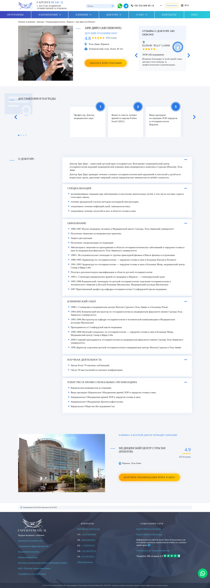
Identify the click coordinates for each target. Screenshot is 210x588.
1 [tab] (18, 135)
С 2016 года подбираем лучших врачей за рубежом (51, 7)
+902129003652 (88, 540)
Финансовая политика (28, 557)
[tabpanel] (87, 122)
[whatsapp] (202, 573)
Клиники (82, 14)
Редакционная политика (28, 552)
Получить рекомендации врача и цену (149, 477)
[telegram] (126, 6)
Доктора (112, 14)
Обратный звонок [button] (85, 562)
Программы (15, 14)
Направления (48, 14)
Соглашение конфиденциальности (33, 546)
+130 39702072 (88, 556)
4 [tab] (26, 135)
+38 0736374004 (88, 534)
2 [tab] (21, 135)
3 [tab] (23, 135)
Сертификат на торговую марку (32, 574)
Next (189, 55)
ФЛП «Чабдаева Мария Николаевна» (34, 568)
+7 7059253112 (88, 545)
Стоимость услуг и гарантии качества (153, 550)
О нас (140, 14)
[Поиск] (112, 6)
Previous (136, 55)
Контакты (169, 14)
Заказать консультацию (106, 63)
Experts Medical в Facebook (148, 529)
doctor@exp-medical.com (88, 529)
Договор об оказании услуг (30, 540)
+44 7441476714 (88, 551)
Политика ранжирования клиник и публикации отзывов (42, 563)
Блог (194, 14)
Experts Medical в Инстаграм (149, 534)
